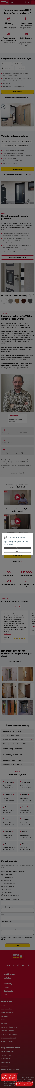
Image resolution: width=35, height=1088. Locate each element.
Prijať (17, 548)
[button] (32, 1082)
